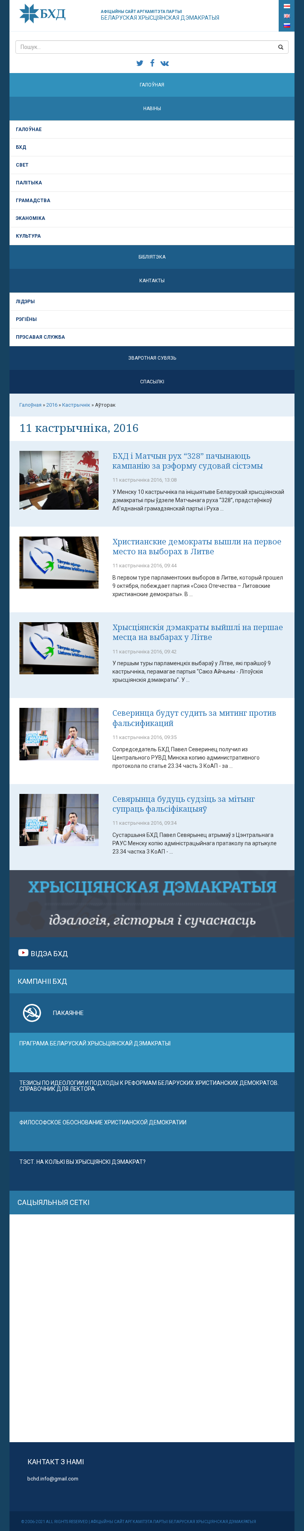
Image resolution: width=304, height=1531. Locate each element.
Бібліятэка (152, 257)
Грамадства (33, 200)
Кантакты (152, 280)
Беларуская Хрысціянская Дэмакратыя (160, 15)
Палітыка (29, 183)
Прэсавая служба (40, 337)
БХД (21, 147)
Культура (28, 236)
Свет (22, 165)
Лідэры (25, 301)
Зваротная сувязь (152, 358)
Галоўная (152, 85)
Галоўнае (29, 129)
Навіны (152, 108)
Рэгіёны (26, 319)
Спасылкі (152, 382)
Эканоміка (30, 218)
